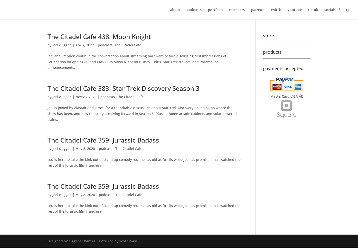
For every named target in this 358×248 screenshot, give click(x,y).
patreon (257, 10)
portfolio (215, 10)
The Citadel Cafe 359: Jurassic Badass (103, 140)
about (175, 10)
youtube (295, 10)
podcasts (194, 10)
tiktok (313, 10)
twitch (276, 10)
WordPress (128, 241)
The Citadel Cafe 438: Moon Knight (99, 36)
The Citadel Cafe (127, 45)
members (237, 10)
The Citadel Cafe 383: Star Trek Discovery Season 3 (123, 88)
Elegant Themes (82, 241)
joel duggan (62, 45)
